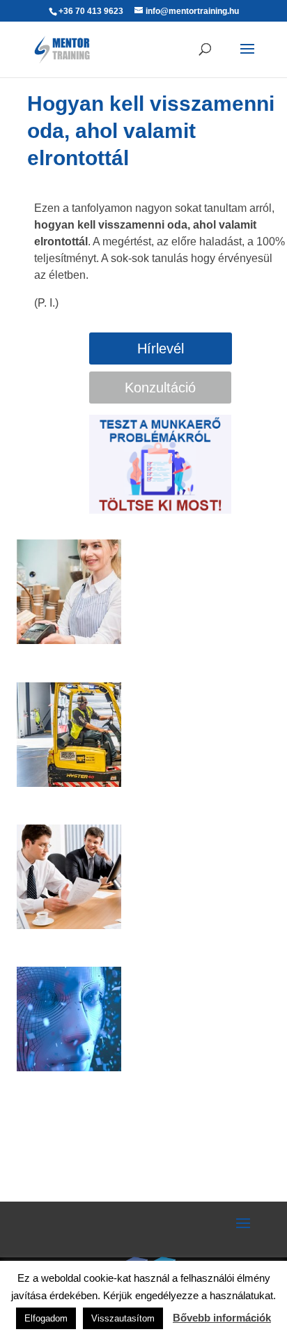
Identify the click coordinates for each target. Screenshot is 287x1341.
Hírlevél (160, 348)
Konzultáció (160, 387)
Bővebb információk (222, 1318)
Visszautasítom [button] (123, 1318)
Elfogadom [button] (46, 1318)
